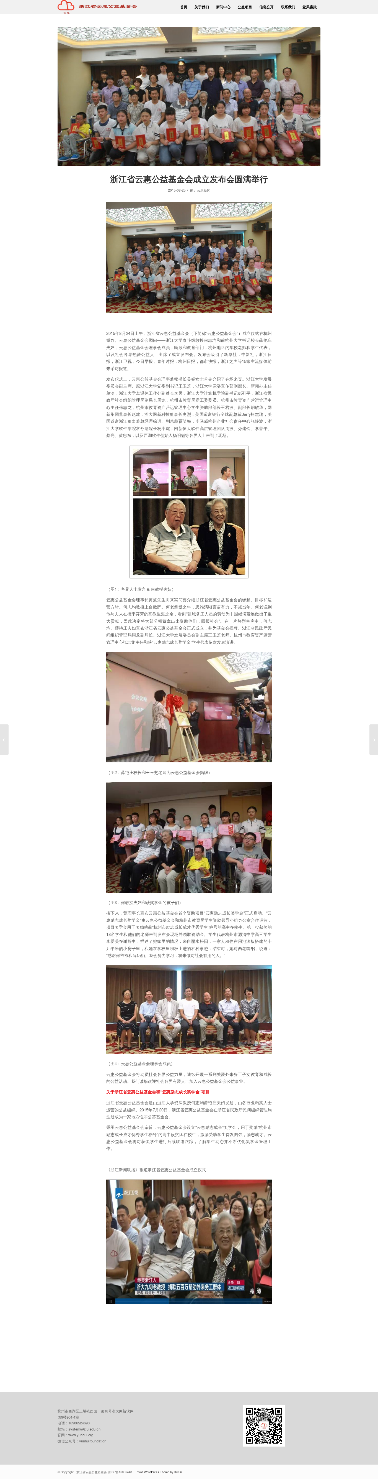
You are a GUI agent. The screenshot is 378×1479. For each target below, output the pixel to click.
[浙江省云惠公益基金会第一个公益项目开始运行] (4, 739)
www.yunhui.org (80, 1434)
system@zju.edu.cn (84, 1429)
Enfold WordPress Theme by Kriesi (158, 1472)
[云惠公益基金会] (97, 7)
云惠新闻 (203, 190)
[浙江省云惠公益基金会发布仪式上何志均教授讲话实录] (373, 739)
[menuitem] (184, 7)
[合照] (189, 96)
